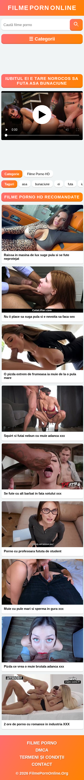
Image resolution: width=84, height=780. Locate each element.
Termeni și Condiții (42, 757)
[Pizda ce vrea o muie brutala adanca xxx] (42, 639)
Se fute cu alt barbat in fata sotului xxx (32, 493)
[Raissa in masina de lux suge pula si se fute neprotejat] (42, 228)
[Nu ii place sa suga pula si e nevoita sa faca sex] (42, 289)
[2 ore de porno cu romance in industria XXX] (42, 697)
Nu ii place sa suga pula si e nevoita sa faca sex (39, 316)
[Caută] (76, 25)
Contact (42, 764)
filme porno (42, 743)
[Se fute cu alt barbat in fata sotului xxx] (42, 466)
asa (24, 184)
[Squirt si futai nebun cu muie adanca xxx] (42, 409)
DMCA (42, 750)
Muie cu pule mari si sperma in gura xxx (34, 608)
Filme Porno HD (38, 174)
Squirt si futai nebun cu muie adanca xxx (34, 435)
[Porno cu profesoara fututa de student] (42, 524)
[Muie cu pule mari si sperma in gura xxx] (42, 582)
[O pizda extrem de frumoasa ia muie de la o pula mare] (42, 347)
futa (70, 184)
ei (59, 184)
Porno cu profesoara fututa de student (32, 551)
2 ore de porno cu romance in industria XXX (37, 724)
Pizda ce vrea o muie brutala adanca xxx (34, 666)
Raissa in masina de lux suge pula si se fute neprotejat (36, 256)
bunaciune (42, 184)
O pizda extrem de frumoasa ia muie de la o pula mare (40, 376)
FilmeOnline (42, 7)
